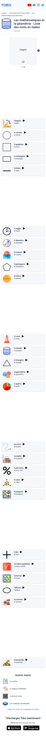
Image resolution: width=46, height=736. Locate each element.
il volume (18, 252)
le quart (17, 386)
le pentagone (19, 267)
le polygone (18, 494)
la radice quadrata (22, 564)
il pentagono (19, 264)
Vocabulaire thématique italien (19, 13)
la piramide (19, 660)
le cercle (17, 135)
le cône (16, 339)
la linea (17, 168)
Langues (4, 13)
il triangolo (19, 360)
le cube (16, 482)
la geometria (19, 372)
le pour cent (18, 470)
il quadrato (19, 144)
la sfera (17, 276)
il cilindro (18, 348)
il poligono (18, 491)
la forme (17, 578)
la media (17, 456)
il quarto (17, 384)
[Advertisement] (23, 94)
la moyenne (18, 458)
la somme (17, 602)
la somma (18, 599)
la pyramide (18, 662)
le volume (17, 255)
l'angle (16, 123)
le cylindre (18, 351)
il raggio (17, 228)
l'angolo (17, 121)
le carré (17, 147)
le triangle (17, 362)
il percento (19, 468)
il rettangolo (19, 156)
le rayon (17, 231)
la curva (17, 444)
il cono (17, 336)
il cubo (17, 480)
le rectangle (18, 159)
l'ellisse (17, 587)
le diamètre (18, 243)
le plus (16, 554)
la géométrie (18, 374)
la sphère (17, 278)
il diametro (19, 240)
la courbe (17, 447)
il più (16, 552)
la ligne (16, 171)
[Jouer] (24, 120)
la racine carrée (19, 566)
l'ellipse (17, 590)
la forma (17, 576)
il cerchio (18, 132)
